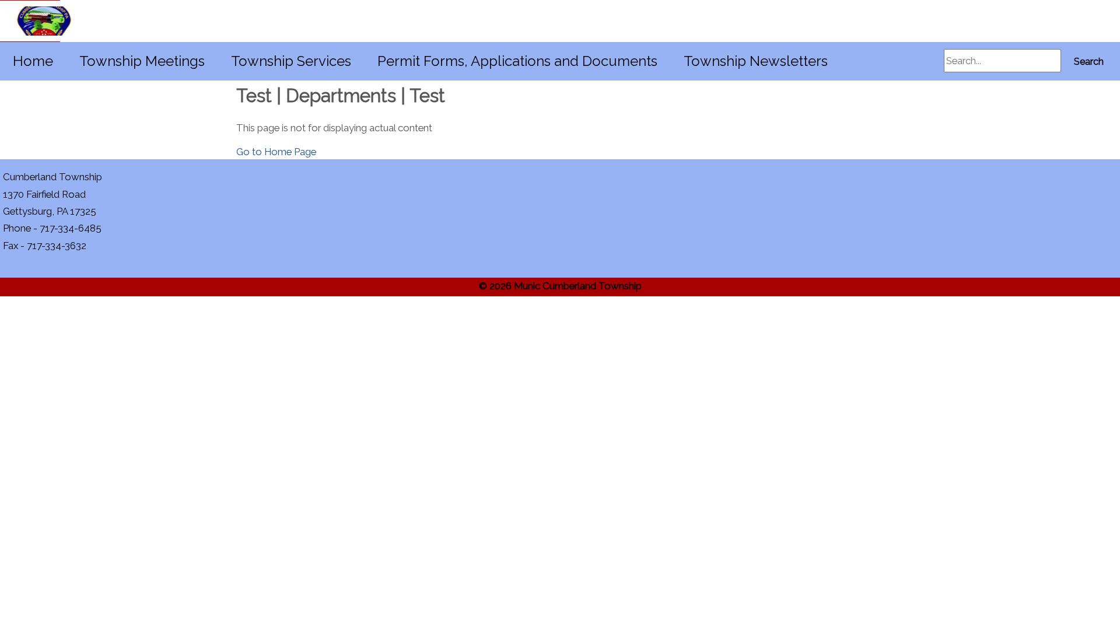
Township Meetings (142, 60)
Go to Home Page (276, 152)
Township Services (291, 60)
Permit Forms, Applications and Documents (517, 60)
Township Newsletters (756, 60)
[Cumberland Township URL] (30, 21)
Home (33, 60)
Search (1089, 61)
